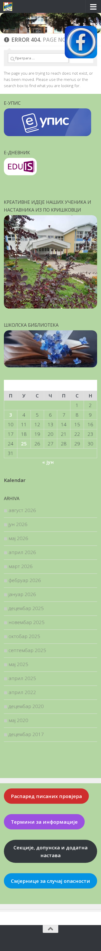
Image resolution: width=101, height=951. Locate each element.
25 (24, 443)
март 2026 (21, 566)
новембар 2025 (27, 622)
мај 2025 (18, 664)
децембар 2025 (26, 608)
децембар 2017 (26, 734)
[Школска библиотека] (50, 365)
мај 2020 (18, 720)
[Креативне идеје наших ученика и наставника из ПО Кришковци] (50, 306)
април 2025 (22, 678)
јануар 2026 (22, 594)
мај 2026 (18, 538)
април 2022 (22, 692)
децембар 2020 (26, 706)
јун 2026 (18, 524)
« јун (48, 462)
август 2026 (22, 510)
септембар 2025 (27, 650)
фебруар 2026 (25, 580)
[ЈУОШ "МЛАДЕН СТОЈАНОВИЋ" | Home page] (9, 6)
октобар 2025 (24, 636)
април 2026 (22, 552)
